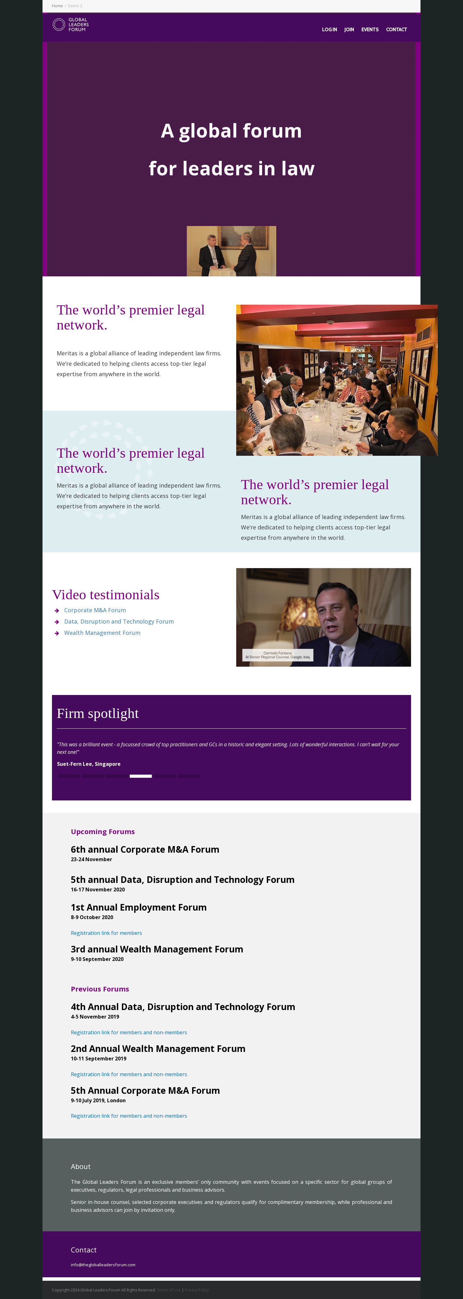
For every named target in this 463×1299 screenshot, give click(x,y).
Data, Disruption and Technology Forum (119, 621)
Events (370, 29)
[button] (69, 776)
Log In (329, 29)
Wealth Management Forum (102, 632)
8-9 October (85, 917)
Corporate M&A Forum (95, 610)
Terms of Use (169, 1290)
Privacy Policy (197, 1290)
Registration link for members (106, 932)
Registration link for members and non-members (129, 1032)
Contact (396, 29)
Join (349, 29)
